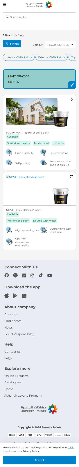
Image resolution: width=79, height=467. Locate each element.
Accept (39, 460)
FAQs (8, 358)
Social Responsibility (19, 334)
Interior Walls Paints (19, 57)
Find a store (13, 321)
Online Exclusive (16, 376)
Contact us (12, 351)
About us (11, 314)
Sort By (38, 44)
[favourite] (71, 100)
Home (9, 389)
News (8, 327)
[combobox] (39, 16)
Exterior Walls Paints (51, 57)
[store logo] (39, 5)
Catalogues (12, 382)
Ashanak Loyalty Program (23, 395)
